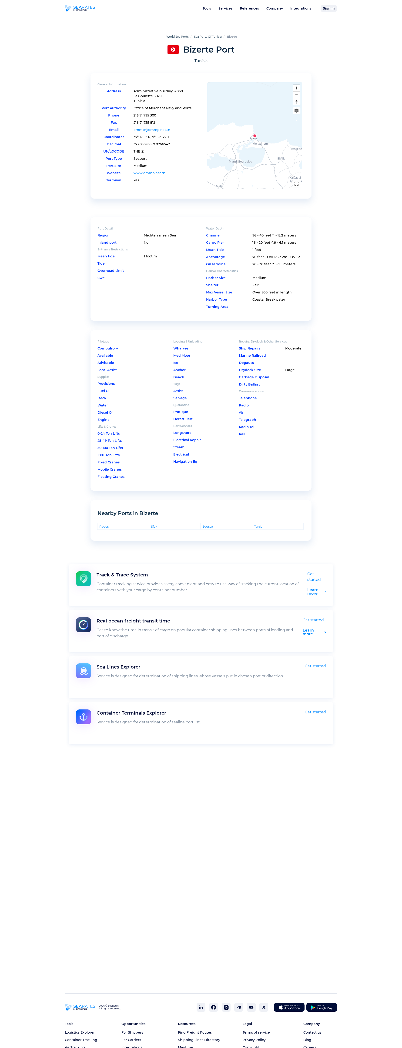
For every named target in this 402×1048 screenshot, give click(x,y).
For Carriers (131, 1040)
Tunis (258, 526)
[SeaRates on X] (263, 1007)
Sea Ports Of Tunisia (208, 36)
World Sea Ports (177, 36)
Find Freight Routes (195, 1032)
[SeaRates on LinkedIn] (201, 1007)
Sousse (207, 526)
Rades (104, 526)
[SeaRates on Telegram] (238, 1007)
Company (274, 8)
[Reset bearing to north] (296, 101)
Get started (313, 620)
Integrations (300, 8)
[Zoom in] (296, 88)
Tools (207, 8)
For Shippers (132, 1032)
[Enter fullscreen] (296, 183)
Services (225, 8)
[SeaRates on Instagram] (226, 1007)
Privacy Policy (254, 1040)
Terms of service (256, 1032)
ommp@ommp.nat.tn (152, 130)
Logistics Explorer (80, 1032)
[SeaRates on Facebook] (213, 1007)
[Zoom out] (296, 94)
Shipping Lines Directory (199, 1040)
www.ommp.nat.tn (149, 173)
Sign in (329, 8)
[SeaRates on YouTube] (251, 1007)
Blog (307, 1040)
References (249, 8)
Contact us (312, 1032)
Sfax (154, 526)
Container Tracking (81, 1040)
